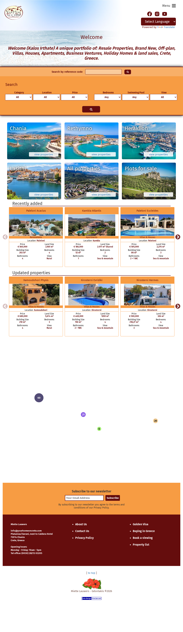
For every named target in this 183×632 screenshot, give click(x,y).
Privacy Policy (84, 538)
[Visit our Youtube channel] (164, 13)
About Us (81, 524)
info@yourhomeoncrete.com (26, 530)
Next (178, 237)
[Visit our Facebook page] (149, 13)
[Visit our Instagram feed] (157, 13)
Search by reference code (67, 71)
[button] (83, 414)
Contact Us (82, 531)
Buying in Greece (144, 531)
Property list (141, 544)
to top (91, 573)
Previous (5, 237)
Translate (169, 27)
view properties (43, 154)
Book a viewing (143, 538)
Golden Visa (140, 524)
